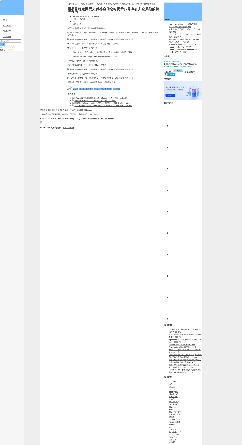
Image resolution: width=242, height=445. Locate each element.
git (172, 416)
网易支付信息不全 (86, 89)
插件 (172, 384)
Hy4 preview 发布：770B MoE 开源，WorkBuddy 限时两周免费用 (184, 25)
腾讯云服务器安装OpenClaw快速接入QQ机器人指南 (95, 100)
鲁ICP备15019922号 (105, 118)
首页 (5, 19)
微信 (2, 47)
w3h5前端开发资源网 (11, 2)
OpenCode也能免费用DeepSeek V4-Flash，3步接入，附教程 (183, 50)
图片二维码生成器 (61, 110)
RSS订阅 (11, 47)
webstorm (174, 422)
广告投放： (168, 71)
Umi (172, 439)
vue (172, 424)
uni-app (174, 434)
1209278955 (93, 114)
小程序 (173, 404)
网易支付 (116, 89)
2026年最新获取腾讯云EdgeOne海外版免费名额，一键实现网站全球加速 (103, 105)
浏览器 (173, 394)
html (172, 389)
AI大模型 (7, 25)
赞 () (69, 86)
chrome (174, 401)
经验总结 (7, 31)
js (171, 399)
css (172, 386)
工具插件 (7, 36)
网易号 (75, 89)
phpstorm (174, 419)
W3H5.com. (59, 118)
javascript (174, 409)
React (173, 437)
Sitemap (88, 110)
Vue (172, 429)
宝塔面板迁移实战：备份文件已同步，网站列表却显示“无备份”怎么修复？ (103, 103)
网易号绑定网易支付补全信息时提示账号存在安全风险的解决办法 (129, 4)
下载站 (72, 110)
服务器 (173, 396)
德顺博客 (80, 110)
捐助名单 (3, 49)
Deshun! (93, 118)
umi (172, 442)
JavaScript (175, 432)
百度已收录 (76, 24)
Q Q (5, 47)
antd (172, 427)
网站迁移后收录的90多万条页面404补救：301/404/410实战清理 (184, 40)
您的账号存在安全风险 (103, 89)
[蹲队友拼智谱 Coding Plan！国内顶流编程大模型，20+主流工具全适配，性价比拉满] (183, 99)
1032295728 (68, 127)
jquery (173, 391)
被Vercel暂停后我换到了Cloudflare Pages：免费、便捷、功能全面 (100, 98)
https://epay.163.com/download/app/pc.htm (105, 56)
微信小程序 (175, 411)
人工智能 (174, 414)
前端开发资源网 (46, 110)
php (172, 381)
